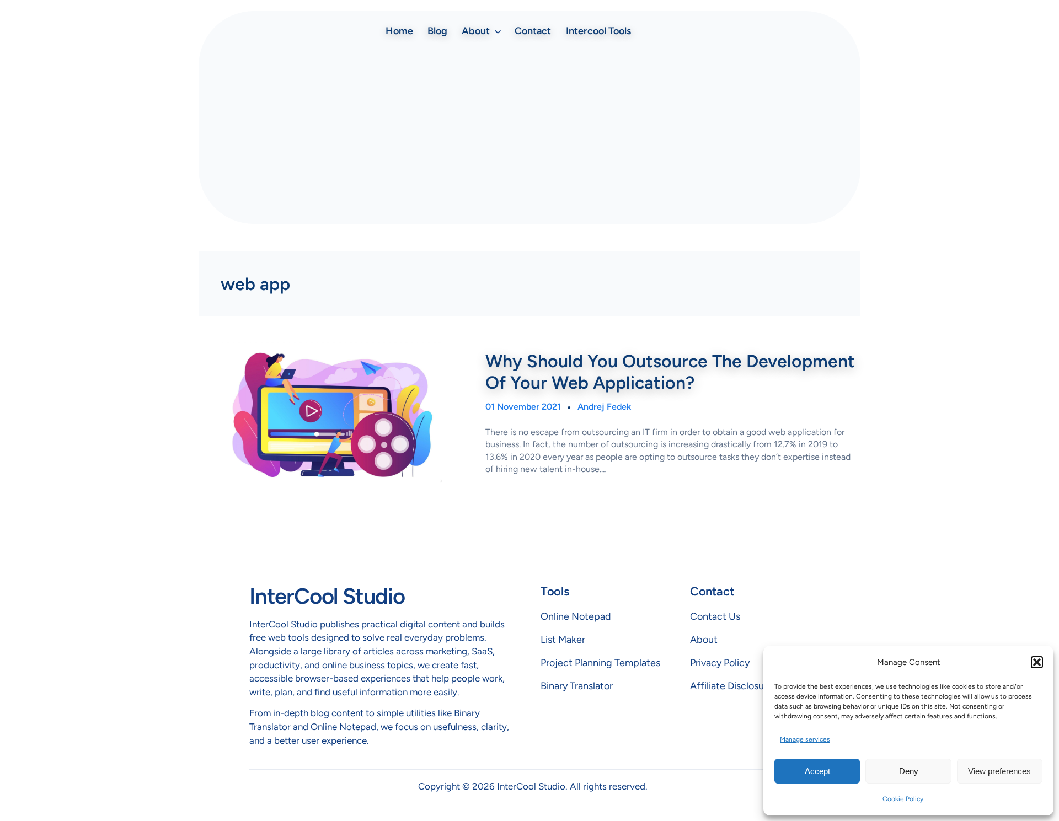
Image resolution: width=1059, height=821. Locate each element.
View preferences (999, 771)
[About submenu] (497, 30)
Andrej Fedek (604, 406)
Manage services (805, 739)
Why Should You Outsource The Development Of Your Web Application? (670, 372)
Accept (817, 771)
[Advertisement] (529, 133)
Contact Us (715, 616)
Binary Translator (577, 686)
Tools (555, 591)
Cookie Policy (902, 799)
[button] (1036, 662)
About (704, 640)
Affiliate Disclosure (731, 686)
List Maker (563, 640)
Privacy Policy (720, 663)
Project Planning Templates (600, 663)
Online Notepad (576, 616)
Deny (908, 771)
